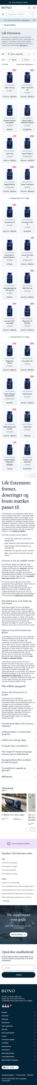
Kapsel (14, 60)
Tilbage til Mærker (10, 25)
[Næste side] (32, 475)
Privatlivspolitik (20, 1075)
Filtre (6, 64)
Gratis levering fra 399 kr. (20, 2)
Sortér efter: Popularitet (24, 64)
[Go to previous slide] (26, 829)
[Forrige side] (26, 475)
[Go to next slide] (32, 829)
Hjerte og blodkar (17, 54)
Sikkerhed (30, 1075)
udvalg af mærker (19, 531)
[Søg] (32, 14)
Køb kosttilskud (17, 934)
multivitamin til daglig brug (11, 675)
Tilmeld (18, 975)
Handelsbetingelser (8, 1075)
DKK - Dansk (9, 1067)
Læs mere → (24, 45)
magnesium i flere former (24, 595)
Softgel (27, 60)
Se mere (26, 20)
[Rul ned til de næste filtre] (34, 54)
